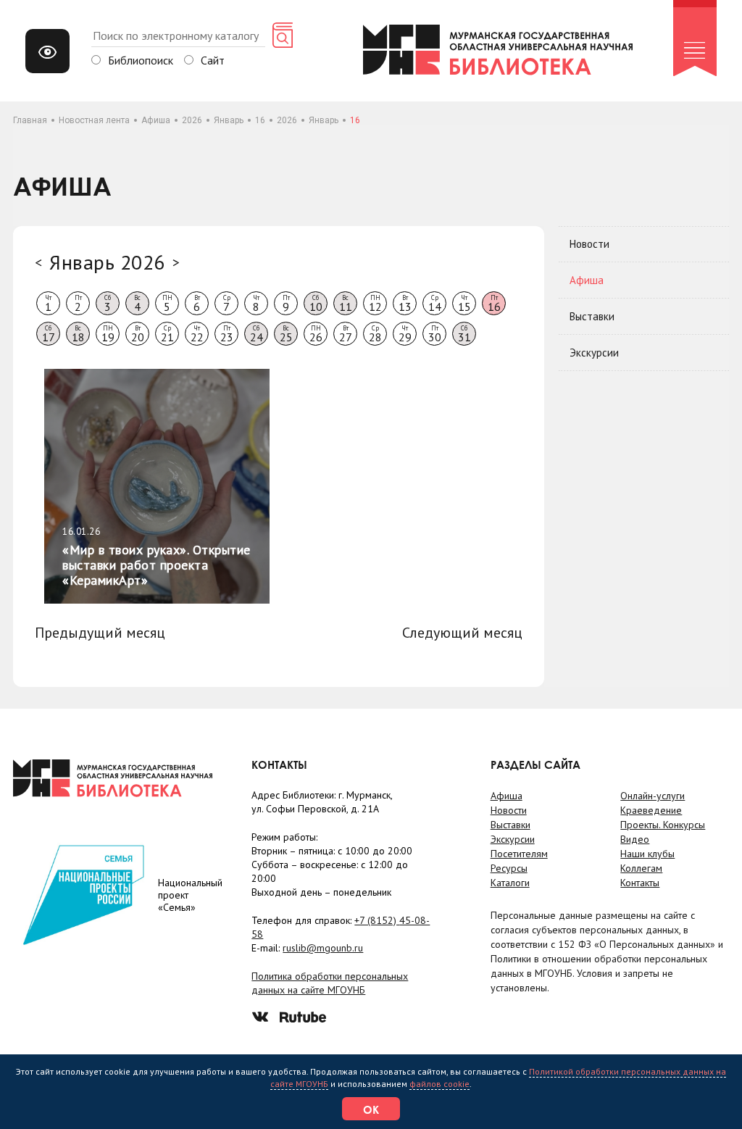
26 (315, 334)
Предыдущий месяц (100, 632)
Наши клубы (647, 853)
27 (345, 334)
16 (260, 120)
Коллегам (641, 868)
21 (167, 334)
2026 (192, 120)
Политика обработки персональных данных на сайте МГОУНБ (329, 983)
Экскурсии (594, 352)
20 (137, 334)
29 (405, 334)
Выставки (592, 316)
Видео (634, 839)
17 (48, 334)
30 (434, 334)
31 (464, 334)
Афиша (155, 120)
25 (286, 334)
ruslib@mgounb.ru (323, 947)
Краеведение (651, 810)
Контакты (639, 882)
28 (375, 334)
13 (405, 303)
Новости (589, 244)
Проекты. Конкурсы (662, 824)
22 (197, 334)
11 (345, 303)
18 (78, 334)
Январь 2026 (107, 262)
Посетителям (519, 853)
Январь (228, 120)
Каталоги (510, 882)
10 (315, 303)
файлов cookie (439, 1083)
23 (226, 334)
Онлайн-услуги (652, 795)
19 (107, 334)
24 (256, 334)
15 (464, 303)
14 (434, 303)
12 (375, 303)
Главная (30, 120)
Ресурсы (509, 868)
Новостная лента (94, 120)
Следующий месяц (462, 632)
